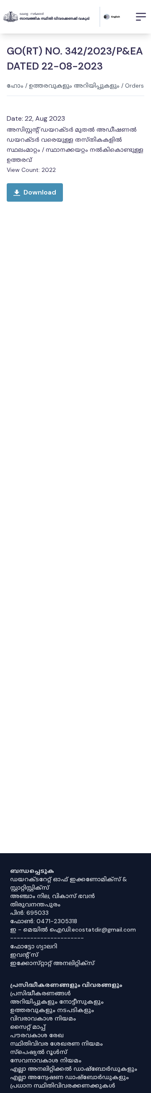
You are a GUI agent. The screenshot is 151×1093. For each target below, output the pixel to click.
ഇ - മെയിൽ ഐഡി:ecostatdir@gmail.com (73, 929)
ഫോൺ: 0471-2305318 (43, 921)
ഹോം (15, 85)
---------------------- (47, 938)
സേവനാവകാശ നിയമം (45, 1060)
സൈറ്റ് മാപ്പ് (27, 1027)
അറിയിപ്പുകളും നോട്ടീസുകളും (57, 1001)
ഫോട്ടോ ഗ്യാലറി (33, 946)
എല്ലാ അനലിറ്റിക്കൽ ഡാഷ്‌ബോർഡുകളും (73, 1068)
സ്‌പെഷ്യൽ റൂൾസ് (38, 1052)
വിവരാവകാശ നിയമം (43, 1018)
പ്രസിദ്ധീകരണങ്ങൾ (40, 993)
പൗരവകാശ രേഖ (37, 1035)
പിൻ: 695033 (29, 912)
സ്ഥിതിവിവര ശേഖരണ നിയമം (56, 1043)
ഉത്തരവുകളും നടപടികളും (52, 1010)
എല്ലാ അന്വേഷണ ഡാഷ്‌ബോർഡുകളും (69, 1077)
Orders (134, 85)
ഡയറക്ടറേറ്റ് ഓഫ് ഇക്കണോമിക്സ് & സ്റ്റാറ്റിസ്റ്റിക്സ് (68, 883)
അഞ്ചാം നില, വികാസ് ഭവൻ (52, 896)
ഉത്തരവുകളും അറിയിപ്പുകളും (74, 85)
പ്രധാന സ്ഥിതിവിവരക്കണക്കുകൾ (62, 1085)
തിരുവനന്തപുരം (35, 904)
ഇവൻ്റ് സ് (24, 954)
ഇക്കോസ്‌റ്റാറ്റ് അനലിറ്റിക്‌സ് (52, 963)
